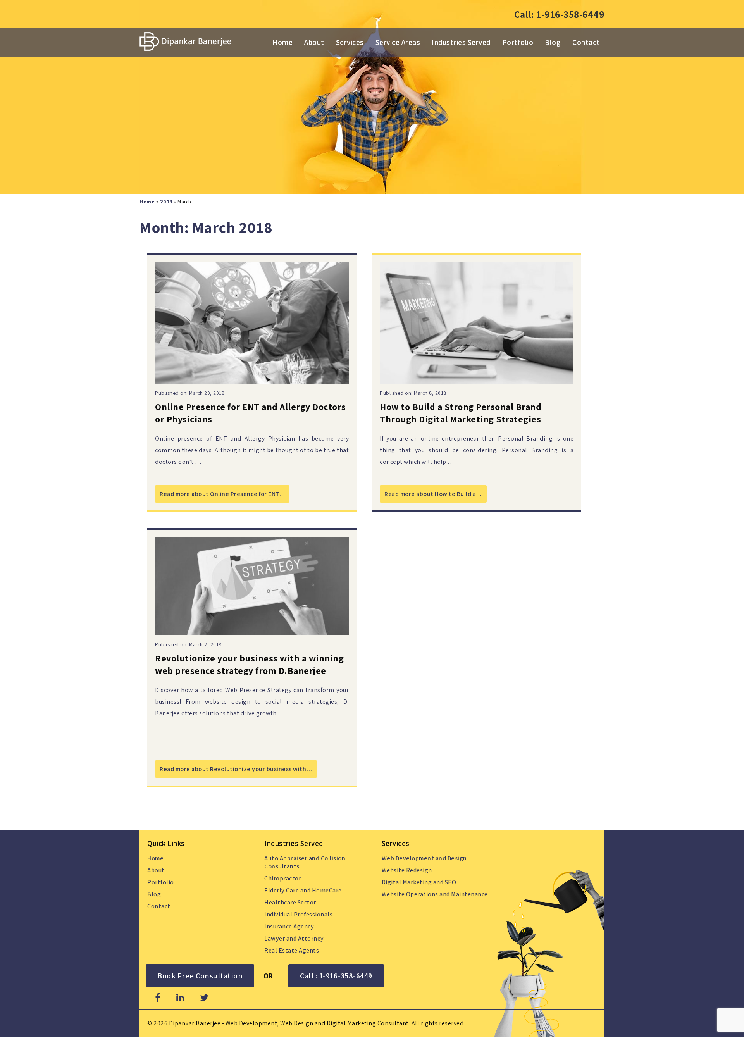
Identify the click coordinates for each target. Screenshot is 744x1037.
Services (350, 42)
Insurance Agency (289, 926)
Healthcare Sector (290, 902)
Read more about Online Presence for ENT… (222, 494)
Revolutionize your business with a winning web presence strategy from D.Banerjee (249, 664)
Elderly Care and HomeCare (303, 890)
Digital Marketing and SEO (419, 882)
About (314, 42)
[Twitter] (204, 997)
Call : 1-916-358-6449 (336, 976)
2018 (166, 201)
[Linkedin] (180, 997)
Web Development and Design (424, 858)
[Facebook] (158, 997)
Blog (553, 42)
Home (282, 42)
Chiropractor (282, 878)
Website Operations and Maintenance (435, 894)
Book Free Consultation (200, 976)
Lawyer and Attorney (294, 938)
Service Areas (397, 42)
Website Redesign (407, 870)
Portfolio (518, 42)
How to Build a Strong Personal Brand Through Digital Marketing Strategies (460, 412)
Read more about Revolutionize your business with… (236, 769)
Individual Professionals (298, 914)
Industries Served (461, 42)
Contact (586, 42)
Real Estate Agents (291, 950)
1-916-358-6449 (570, 14)
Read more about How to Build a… (433, 494)
